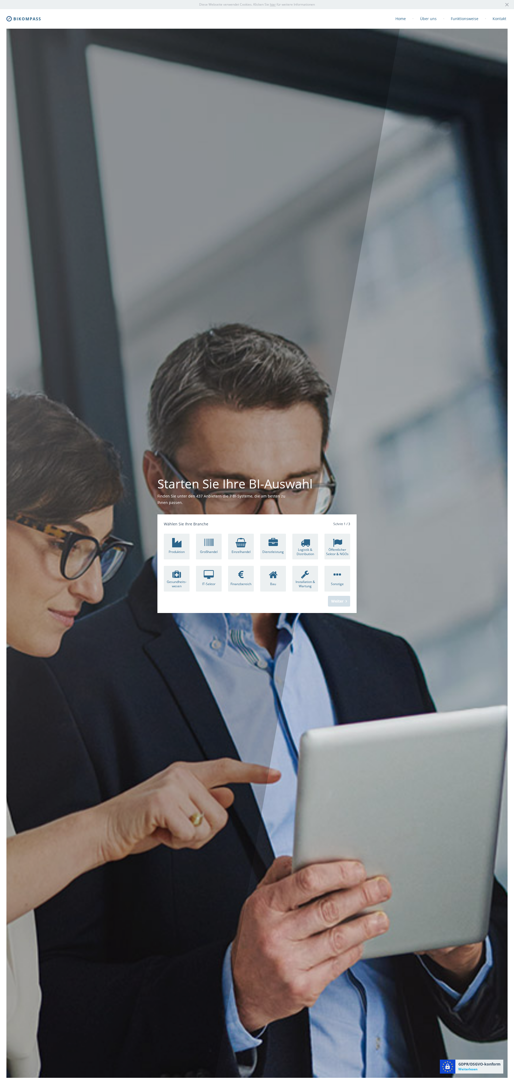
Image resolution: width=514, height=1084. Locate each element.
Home (400, 18)
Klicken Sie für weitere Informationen (284, 4)
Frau (324, 534)
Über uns (428, 18)
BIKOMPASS (27, 18)
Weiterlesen (468, 1069)
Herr (341, 534)
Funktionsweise (464, 18)
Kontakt (499, 18)
